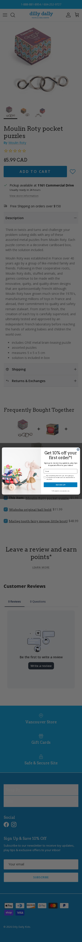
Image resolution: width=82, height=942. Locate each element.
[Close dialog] (78, 449)
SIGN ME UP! (61, 485)
